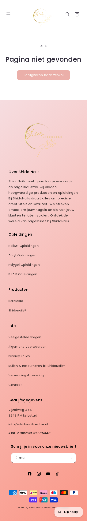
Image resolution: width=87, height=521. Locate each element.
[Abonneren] (71, 458)
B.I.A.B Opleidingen (22, 274)
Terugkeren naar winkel (43, 75)
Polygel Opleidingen (24, 265)
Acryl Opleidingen (22, 255)
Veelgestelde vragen (24, 337)
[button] (8, 14)
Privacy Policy (19, 356)
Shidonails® (17, 310)
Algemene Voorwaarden (27, 347)
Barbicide (15, 301)
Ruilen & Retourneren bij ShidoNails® (36, 366)
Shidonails (36, 507)
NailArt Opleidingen (23, 246)
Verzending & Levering (26, 375)
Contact (15, 385)
